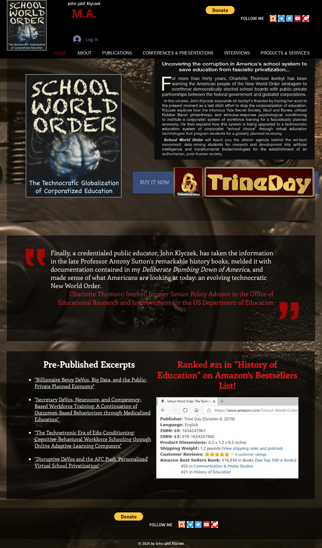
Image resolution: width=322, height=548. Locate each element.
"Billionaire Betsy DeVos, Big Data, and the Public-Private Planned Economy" (91, 382)
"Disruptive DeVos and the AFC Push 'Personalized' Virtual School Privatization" (91, 462)
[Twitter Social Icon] (289, 18)
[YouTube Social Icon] (297, 18)
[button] (220, 10)
